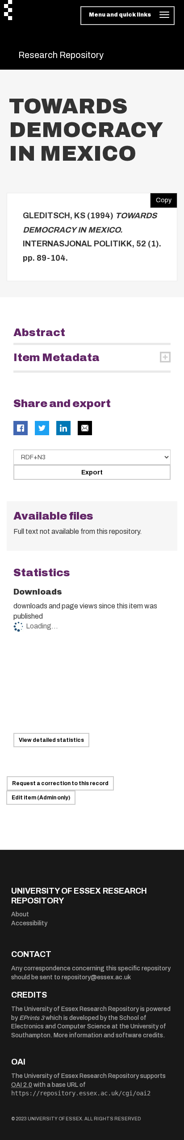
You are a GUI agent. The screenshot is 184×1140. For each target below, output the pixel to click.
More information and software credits (108, 1035)
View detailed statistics (51, 740)
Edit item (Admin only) (41, 798)
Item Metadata (56, 357)
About (20, 914)
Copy (160, 198)
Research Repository (61, 55)
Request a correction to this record (60, 783)
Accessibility (29, 923)
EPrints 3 (31, 1018)
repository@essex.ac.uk (96, 977)
